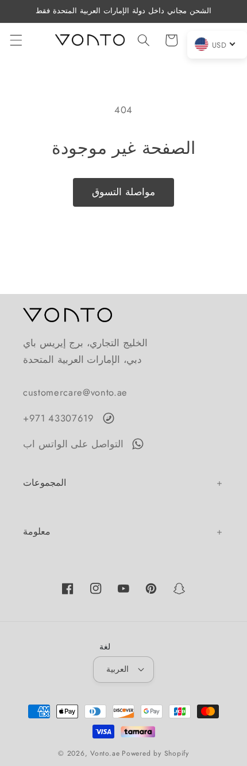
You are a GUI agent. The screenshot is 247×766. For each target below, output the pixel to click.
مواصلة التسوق (123, 192)
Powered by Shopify (155, 753)
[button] (15, 40)
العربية (117, 669)
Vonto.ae (104, 753)
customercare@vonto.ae (75, 392)
